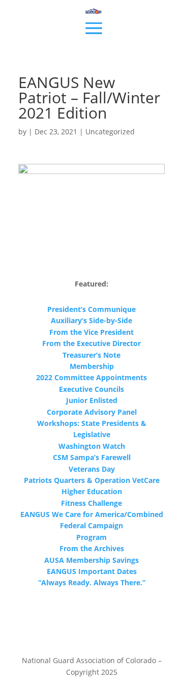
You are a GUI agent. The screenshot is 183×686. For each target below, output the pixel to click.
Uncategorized (110, 131)
